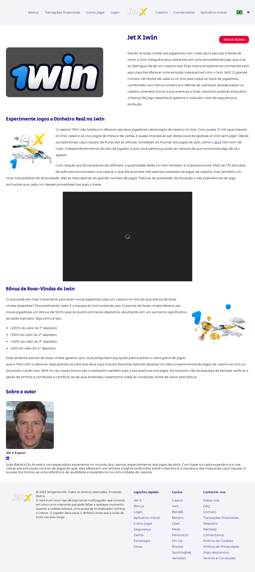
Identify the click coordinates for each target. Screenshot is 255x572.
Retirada (210, 529)
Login (115, 12)
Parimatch (180, 535)
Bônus (33, 12)
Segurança (142, 529)
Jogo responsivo (216, 552)
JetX (217, 142)
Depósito (210, 523)
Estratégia (142, 541)
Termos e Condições (219, 558)
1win (175, 506)
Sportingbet (181, 552)
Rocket (177, 547)
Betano (178, 518)
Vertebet (179, 558)
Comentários (184, 12)
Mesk (176, 529)
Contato (209, 512)
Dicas (138, 547)
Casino (177, 500)
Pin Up (177, 541)
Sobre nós (211, 500)
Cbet (176, 523)
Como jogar (95, 12)
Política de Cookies (218, 541)
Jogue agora (234, 39)
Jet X (138, 500)
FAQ (206, 506)
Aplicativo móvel (213, 12)
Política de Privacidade (221, 547)
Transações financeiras (62, 12)
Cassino (161, 12)
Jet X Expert (16, 453)
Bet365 (177, 512)
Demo (139, 535)
